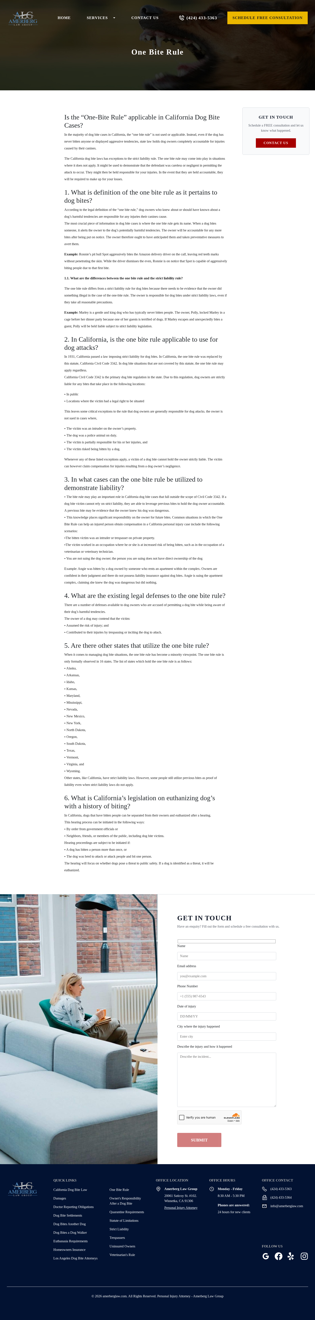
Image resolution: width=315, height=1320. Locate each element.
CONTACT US (145, 18)
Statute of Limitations (124, 1220)
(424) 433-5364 (281, 1197)
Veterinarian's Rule (122, 1255)
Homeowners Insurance (69, 1249)
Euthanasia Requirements (70, 1241)
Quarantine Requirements (127, 1212)
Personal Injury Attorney (181, 1208)
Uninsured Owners (122, 1246)
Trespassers (117, 1238)
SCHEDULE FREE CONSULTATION (267, 18)
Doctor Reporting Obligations (73, 1207)
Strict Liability (119, 1229)
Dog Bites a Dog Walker (70, 1232)
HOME (64, 18)
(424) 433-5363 (201, 17)
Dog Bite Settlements (67, 1215)
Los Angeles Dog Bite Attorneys (75, 1258)
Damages (59, 1198)
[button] (101, 17)
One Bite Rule (119, 1190)
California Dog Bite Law (70, 1190)
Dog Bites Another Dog (69, 1224)
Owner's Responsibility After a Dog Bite (125, 1200)
